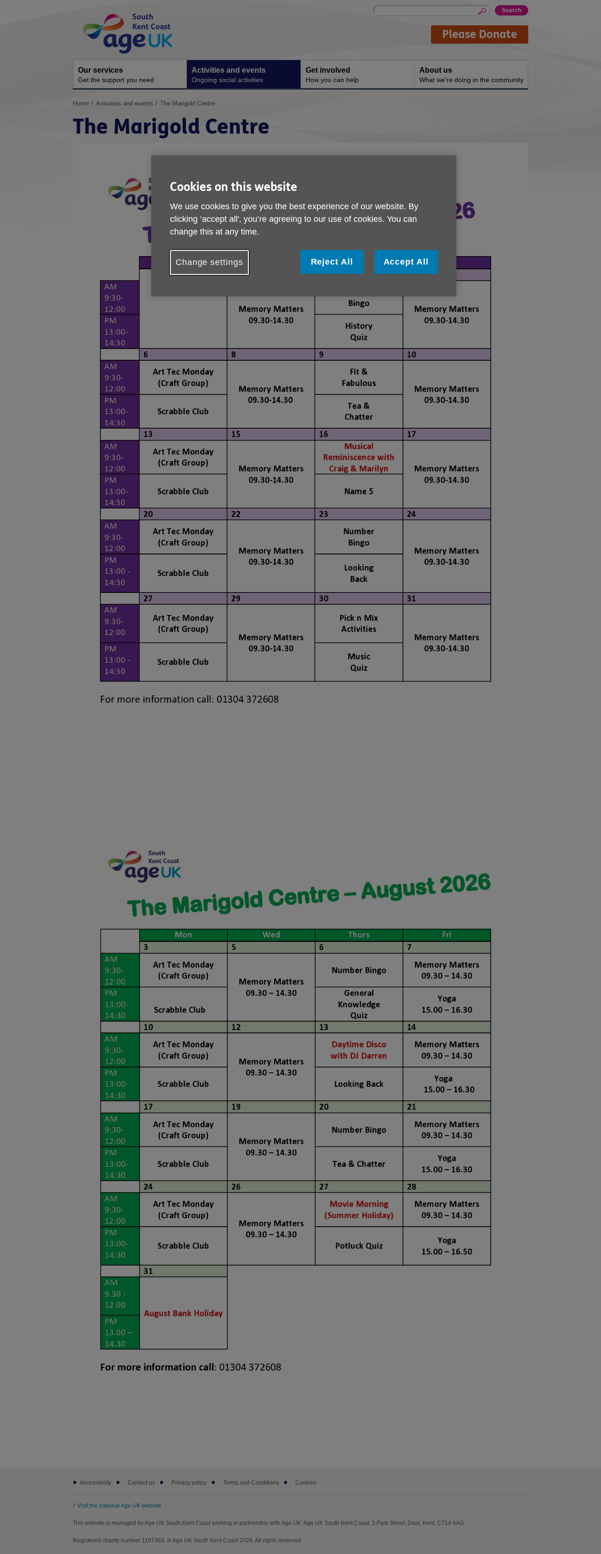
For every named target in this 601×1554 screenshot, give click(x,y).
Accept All (406, 261)
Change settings (209, 262)
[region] (303, 225)
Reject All (332, 261)
